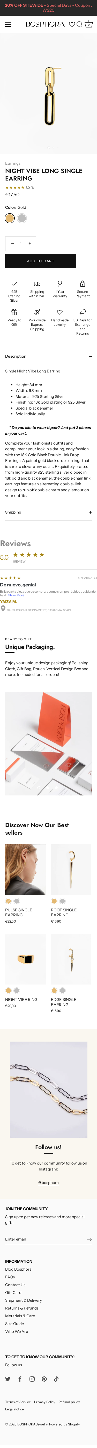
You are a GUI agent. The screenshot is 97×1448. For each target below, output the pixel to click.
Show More (16, 595)
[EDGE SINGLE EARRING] (71, 959)
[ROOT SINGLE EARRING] (71, 869)
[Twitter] (7, 1378)
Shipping (13, 512)
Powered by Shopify (64, 1424)
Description (15, 356)
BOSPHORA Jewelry (32, 1424)
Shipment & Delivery (23, 1300)
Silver (21, 218)
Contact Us (15, 1284)
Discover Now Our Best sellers (37, 829)
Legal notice (14, 1409)
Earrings (12, 163)
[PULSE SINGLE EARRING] (25, 869)
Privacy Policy (44, 1402)
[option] (48, 743)
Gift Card (13, 1292)
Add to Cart (41, 261)
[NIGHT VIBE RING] (25, 959)
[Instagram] (32, 1378)
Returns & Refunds (22, 1308)
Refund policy (69, 1402)
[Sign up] (89, 1239)
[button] (38, 787)
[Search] (79, 25)
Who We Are (16, 1331)
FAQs (10, 1276)
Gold (9, 218)
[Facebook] (20, 1378)
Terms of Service (18, 1402)
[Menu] (8, 24)
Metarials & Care (20, 1315)
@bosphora (48, 1182)
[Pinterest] (44, 1378)
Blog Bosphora (18, 1269)
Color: (15, 207)
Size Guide (14, 1323)
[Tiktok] (56, 1378)
